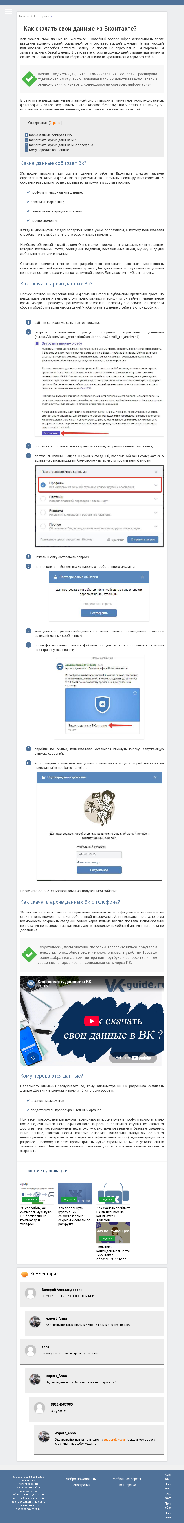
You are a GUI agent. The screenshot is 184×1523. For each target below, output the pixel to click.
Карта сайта (169, 1477)
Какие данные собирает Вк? (49, 135)
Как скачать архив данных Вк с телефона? (60, 145)
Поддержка (31, 1199)
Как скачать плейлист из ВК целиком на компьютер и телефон (113, 1213)
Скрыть (55, 122)
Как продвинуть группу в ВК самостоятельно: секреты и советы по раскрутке (74, 1215)
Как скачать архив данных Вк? (51, 140)
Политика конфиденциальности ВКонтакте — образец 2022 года (113, 1252)
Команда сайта (171, 1496)
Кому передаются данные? (48, 149)
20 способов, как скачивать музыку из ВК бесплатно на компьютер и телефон (36, 1215)
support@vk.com (115, 1439)
